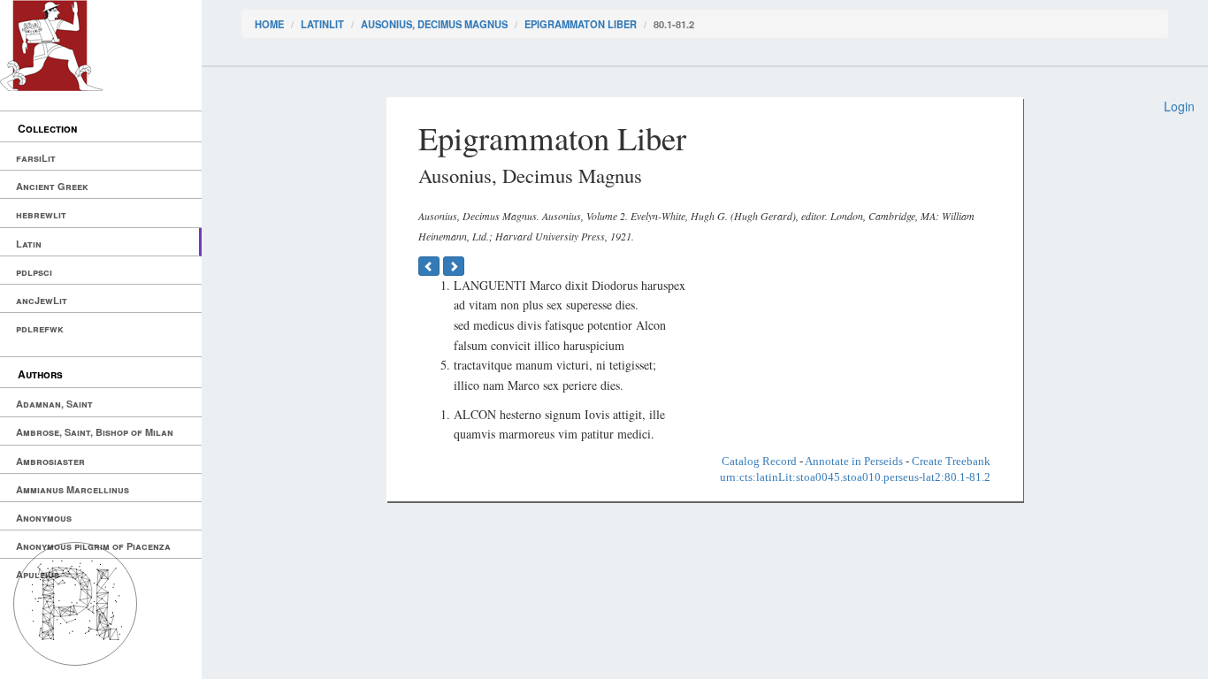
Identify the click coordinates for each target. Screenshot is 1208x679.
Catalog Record (759, 461)
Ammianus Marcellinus (72, 489)
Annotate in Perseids (854, 461)
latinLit (322, 24)
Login (1179, 106)
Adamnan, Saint (54, 403)
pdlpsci (34, 271)
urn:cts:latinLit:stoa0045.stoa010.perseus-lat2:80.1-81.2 (855, 477)
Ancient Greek (52, 186)
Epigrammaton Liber (580, 24)
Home (269, 24)
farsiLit (36, 157)
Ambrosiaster (50, 461)
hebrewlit (41, 214)
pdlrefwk (40, 328)
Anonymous (44, 517)
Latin (29, 243)
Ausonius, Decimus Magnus (434, 24)
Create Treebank (951, 461)
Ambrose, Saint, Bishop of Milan (94, 432)
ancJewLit (41, 300)
